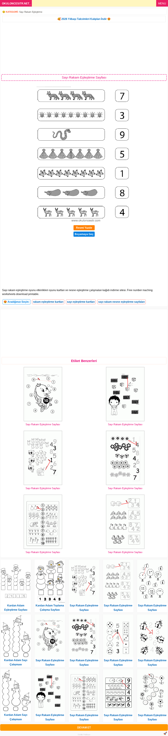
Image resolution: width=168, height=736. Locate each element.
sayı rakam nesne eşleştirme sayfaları (121, 301)
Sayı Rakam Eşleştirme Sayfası (43, 424)
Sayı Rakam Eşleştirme (30, 12)
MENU (162, 3)
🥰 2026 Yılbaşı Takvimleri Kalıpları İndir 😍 (84, 19)
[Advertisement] (84, 48)
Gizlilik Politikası (84, 735)
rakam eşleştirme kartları (48, 301)
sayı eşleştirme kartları (81, 301)
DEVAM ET (84, 727)
